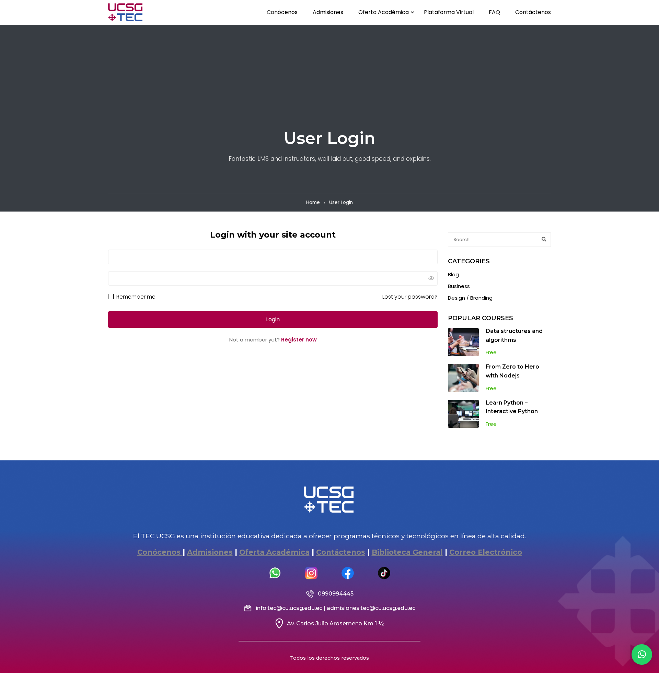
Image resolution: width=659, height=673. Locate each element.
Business (459, 286)
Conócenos (282, 12)
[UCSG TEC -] (125, 12)
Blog (453, 274)
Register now (299, 339)
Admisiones (328, 12)
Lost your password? (410, 297)
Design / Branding (470, 297)
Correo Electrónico (485, 552)
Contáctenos (533, 12)
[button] (642, 654)
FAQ (494, 12)
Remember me (135, 297)
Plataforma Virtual (449, 12)
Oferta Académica (383, 12)
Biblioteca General (407, 552)
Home (313, 202)
